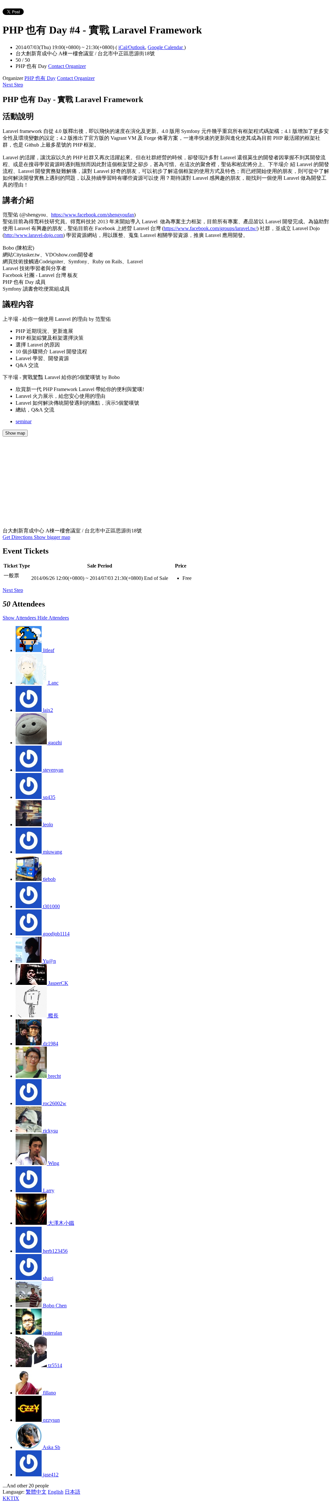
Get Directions (18, 537)
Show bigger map (52, 537)
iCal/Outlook (131, 47)
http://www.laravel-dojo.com (33, 235)
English (55, 1492)
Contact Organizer (67, 66)
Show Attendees (20, 618)
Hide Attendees (53, 618)
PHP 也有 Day (40, 78)
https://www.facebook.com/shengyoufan (92, 214)
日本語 (72, 1492)
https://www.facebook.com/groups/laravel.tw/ (210, 228)
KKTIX (11, 1498)
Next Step (13, 84)
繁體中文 (36, 1492)
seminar (24, 421)
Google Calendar (166, 47)
